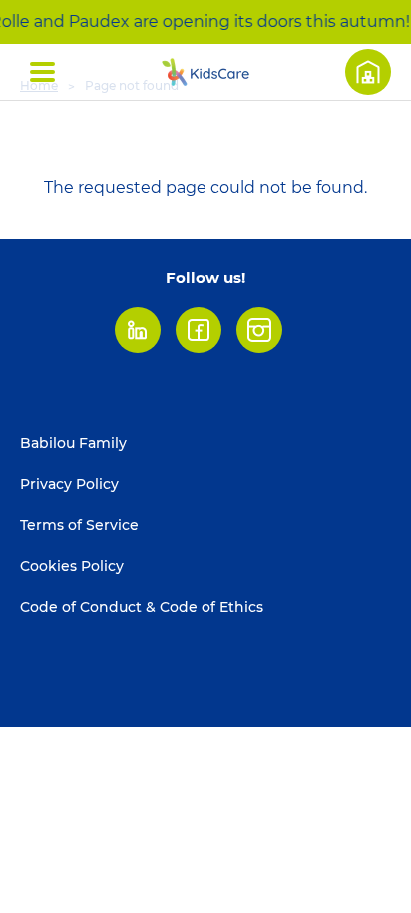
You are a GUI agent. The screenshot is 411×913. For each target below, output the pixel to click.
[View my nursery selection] (368, 72)
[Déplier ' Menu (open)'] (42, 72)
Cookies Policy (72, 566)
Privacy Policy (69, 484)
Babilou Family (73, 443)
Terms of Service (79, 525)
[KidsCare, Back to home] (205, 72)
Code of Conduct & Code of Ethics (141, 607)
